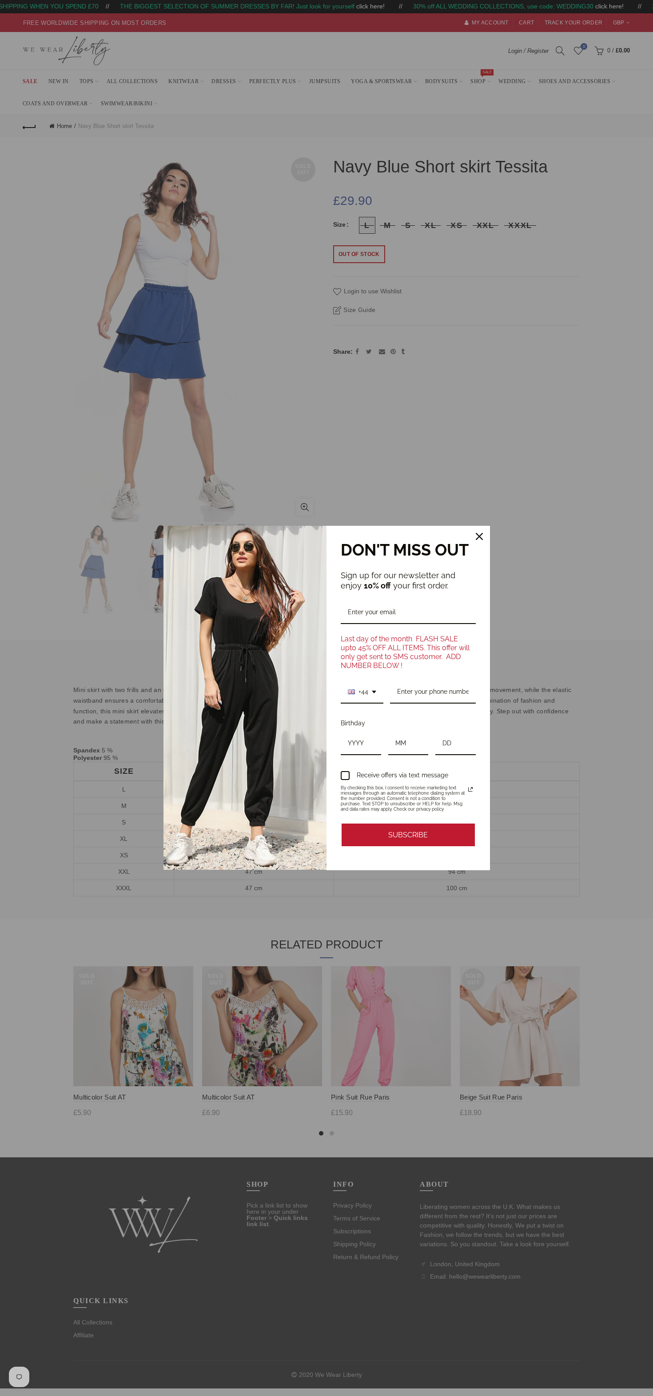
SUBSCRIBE (408, 835)
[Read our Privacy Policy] (470, 789)
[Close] (479, 536)
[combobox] (362, 692)
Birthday (353, 723)
